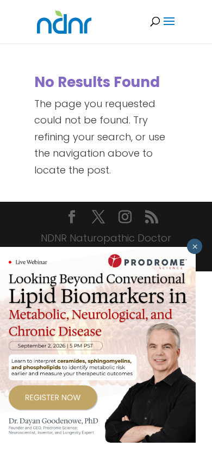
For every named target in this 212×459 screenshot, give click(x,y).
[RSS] (151, 218)
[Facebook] (71, 218)
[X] (98, 218)
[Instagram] (125, 218)
